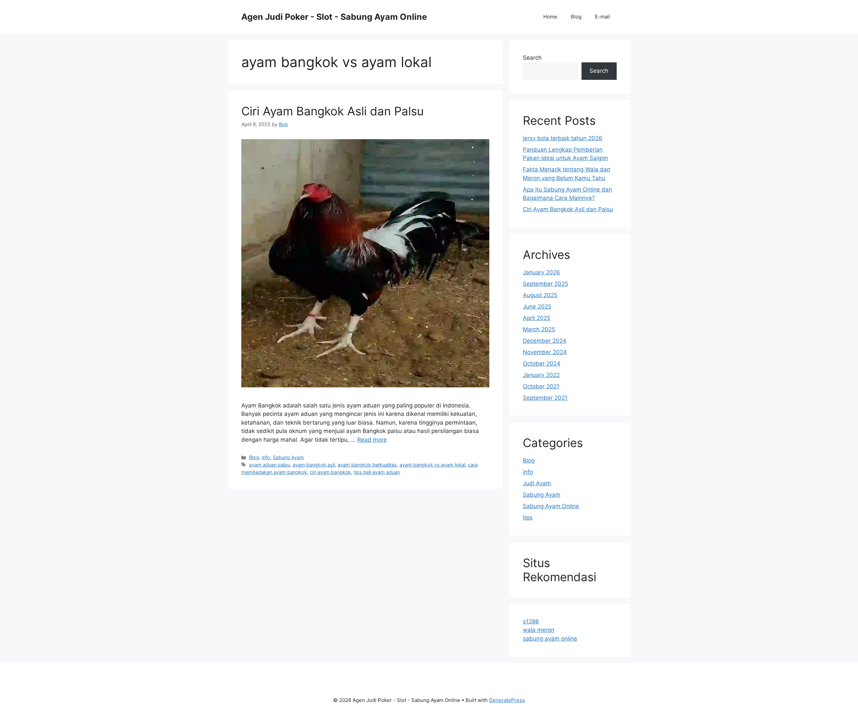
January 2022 (541, 375)
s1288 (531, 621)
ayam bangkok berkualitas (367, 465)
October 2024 (541, 363)
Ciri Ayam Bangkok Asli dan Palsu (332, 111)
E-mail (602, 16)
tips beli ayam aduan (377, 472)
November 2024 (545, 352)
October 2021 (541, 386)
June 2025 (537, 306)
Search (532, 57)
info (266, 457)
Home (550, 16)
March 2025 (539, 329)
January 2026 (541, 272)
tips (528, 517)
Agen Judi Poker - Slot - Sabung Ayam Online (334, 17)
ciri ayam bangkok (330, 472)
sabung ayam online (550, 638)
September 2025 (545, 283)
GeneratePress (507, 700)
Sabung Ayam (288, 457)
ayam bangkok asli (314, 465)
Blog (576, 16)
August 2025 (540, 295)
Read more (372, 439)
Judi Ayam (537, 483)
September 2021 (545, 397)
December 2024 (544, 340)
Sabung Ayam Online (551, 506)
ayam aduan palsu (269, 465)
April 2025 (536, 318)
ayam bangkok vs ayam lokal (432, 465)
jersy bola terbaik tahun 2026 (562, 138)
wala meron (538, 629)
